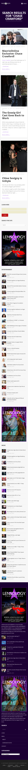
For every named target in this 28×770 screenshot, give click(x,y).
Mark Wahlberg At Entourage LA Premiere (16, 325)
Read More (6, 69)
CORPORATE (10, 765)
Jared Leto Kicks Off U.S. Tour (13, 495)
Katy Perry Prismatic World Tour (14, 314)
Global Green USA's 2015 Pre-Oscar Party (16, 370)
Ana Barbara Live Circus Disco (14, 375)
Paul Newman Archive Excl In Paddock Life (16, 652)
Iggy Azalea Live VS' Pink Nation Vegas (16, 478)
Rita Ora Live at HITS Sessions (14, 489)
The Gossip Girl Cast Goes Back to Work (13, 115)
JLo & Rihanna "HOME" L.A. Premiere (15, 320)
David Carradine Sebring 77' (13, 636)
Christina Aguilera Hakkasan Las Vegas (16, 309)
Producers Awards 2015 (12, 392)
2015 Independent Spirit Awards (14, 359)
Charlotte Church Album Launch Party (16, 577)
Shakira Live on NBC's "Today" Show (15, 546)
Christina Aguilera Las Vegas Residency (16, 280)
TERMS (9, 766)
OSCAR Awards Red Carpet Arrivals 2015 (16, 353)
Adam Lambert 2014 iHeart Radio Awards (16, 517)
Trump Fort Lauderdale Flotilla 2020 (15, 647)
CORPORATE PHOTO (7, 742)
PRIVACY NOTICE (16, 766)
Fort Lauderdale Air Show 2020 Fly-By (15, 641)
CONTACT (4, 746)
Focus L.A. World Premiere (13, 348)
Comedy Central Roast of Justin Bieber (16, 331)
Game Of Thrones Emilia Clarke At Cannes (16, 286)
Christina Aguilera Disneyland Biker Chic (16, 291)
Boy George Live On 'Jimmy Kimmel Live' (16, 511)
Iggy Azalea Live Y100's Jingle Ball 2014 (15, 472)
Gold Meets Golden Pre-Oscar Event (15, 364)
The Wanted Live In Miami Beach (14, 506)
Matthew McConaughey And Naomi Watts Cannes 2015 (15, 297)
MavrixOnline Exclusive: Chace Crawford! (12, 53)
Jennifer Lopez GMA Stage (13, 500)
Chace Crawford (6, 60)
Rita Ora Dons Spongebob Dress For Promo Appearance (15, 529)
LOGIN (3, 733)
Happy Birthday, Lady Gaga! (13, 535)
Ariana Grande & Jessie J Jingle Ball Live (15, 467)
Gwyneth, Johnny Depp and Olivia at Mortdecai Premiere (15, 398)
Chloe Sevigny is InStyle (12, 179)
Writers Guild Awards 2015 (13, 381)
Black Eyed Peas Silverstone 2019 (14, 664)
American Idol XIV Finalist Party (14, 336)
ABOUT (4, 739)
